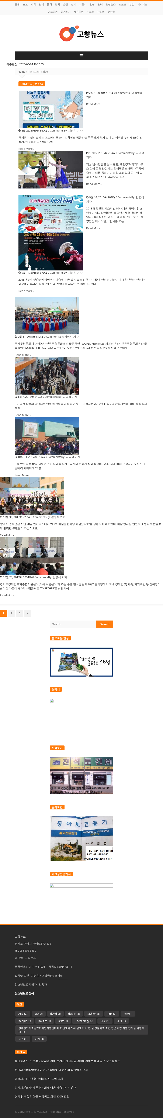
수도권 (90, 11)
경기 (121, 1021)
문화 (49, 4)
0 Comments (122, 93)
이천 (39, 1039)
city (38, 1013)
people (24, 1021)
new (128, 1013)
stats (63, 1021)
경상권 (111, 11)
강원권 (101, 11)
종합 (17, 4)
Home (21, 71)
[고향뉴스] (81, 33)
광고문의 (53, 11)
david (55, 1013)
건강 (105, 1021)
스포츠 (122, 4)
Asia (22, 1013)
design (74, 1013)
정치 (57, 4)
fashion (93, 1013)
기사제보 (142, 4)
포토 (25, 4)
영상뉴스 (111, 4)
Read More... (94, 104)
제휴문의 (79, 11)
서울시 (83, 4)
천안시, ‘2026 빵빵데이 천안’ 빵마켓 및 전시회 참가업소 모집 (51, 1070)
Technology (84, 1021)
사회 (33, 4)
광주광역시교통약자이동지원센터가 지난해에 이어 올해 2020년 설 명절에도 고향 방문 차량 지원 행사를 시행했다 (81, 1029)
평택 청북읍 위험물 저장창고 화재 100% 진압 (42, 1096)
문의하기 (66, 11)
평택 (100, 4)
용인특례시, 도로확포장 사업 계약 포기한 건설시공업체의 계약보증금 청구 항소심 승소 (67, 1061)
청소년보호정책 (24, 993)
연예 (73, 4)
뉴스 (22, 1039)
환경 (65, 4)
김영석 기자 (75, 130)
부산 (131, 4)
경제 (41, 4)
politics (44, 1021)
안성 (92, 4)
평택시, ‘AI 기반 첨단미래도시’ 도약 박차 (39, 1079)
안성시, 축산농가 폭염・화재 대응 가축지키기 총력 (45, 1087)
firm (112, 1013)
